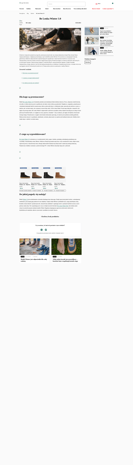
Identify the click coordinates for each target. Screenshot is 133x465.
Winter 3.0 (25, 199)
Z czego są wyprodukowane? (30, 78)
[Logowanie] (108, 4)
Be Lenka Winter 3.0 (28, 102)
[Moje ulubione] (105, 4)
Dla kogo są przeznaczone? (30, 73)
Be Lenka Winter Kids (62, 206)
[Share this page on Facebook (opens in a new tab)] (50, 230)
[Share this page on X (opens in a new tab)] (54, 230)
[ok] (83, 4)
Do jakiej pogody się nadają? (30, 83)
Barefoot (87, 62)
